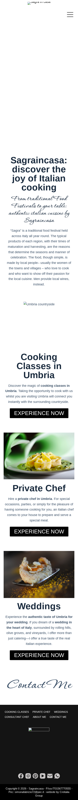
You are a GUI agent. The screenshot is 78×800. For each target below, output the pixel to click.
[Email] (50, 776)
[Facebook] (21, 776)
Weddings (61, 711)
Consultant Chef (17, 716)
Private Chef (41, 711)
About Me (39, 716)
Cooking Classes (17, 711)
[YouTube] (42, 776)
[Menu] (70, 14)
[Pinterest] (35, 776)
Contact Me (39, 685)
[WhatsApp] (57, 776)
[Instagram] (28, 776)
